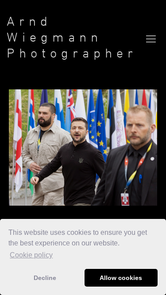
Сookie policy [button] (31, 255)
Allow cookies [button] (121, 277)
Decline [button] (45, 277)
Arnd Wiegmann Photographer (72, 37)
